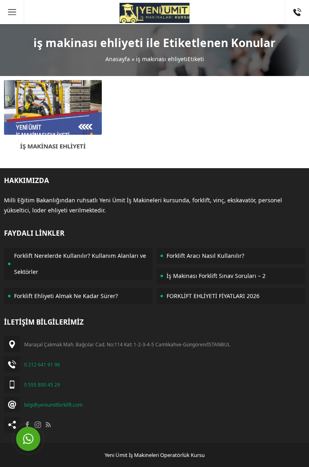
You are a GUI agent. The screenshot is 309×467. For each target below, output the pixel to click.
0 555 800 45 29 (42, 384)
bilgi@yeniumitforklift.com (53, 404)
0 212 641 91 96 (42, 364)
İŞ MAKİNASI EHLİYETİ (53, 146)
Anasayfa (117, 59)
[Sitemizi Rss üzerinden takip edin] (48, 425)
